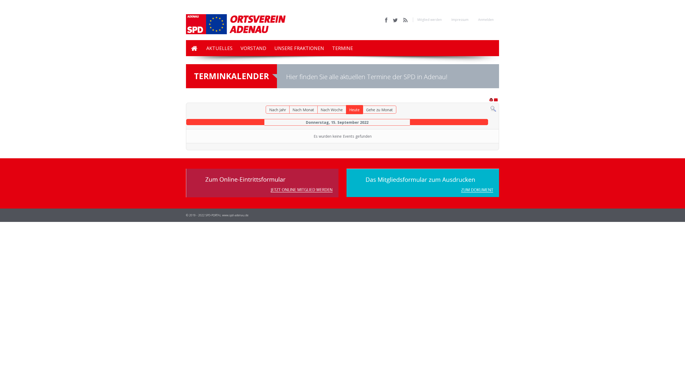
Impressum (460, 19)
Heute (354, 109)
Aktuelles (219, 48)
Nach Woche (332, 109)
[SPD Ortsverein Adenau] (246, 20)
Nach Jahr (277, 109)
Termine (342, 48)
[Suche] (493, 108)
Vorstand (253, 48)
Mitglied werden (429, 19)
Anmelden (486, 19)
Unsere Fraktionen (299, 48)
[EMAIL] (496, 100)
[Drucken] (491, 100)
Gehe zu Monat (379, 109)
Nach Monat (303, 109)
